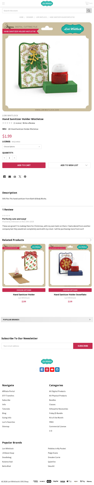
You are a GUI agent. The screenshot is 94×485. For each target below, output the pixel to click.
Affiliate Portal (8, 391)
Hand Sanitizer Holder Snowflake (70, 294)
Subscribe (6, 400)
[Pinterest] (25, 176)
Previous (87, 239)
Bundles (52, 400)
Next (90, 239)
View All (51, 466)
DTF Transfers (8, 395)
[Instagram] (57, 369)
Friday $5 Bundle (56, 413)
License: (11, 141)
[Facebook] (4, 176)
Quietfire (52, 461)
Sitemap (5, 426)
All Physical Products (58, 395)
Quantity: (7, 152)
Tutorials (6, 409)
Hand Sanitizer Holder (24, 294)
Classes (52, 404)
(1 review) (17, 123)
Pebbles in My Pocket (57, 448)
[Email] (9, 176)
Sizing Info (6, 417)
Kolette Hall (7, 461)
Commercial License (57, 426)
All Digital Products (57, 391)
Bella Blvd (6, 466)
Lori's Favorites (8, 422)
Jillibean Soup (8, 453)
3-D (50, 431)
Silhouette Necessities (58, 409)
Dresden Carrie (54, 457)
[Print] (15, 176)
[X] (20, 176)
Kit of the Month (56, 417)
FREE (51, 422)
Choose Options (24, 290)
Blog (4, 413)
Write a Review (29, 123)
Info (4, 404)
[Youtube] (52, 369)
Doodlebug (6, 457)
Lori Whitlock (7, 448)
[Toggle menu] (3, 3)
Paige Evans (53, 453)
